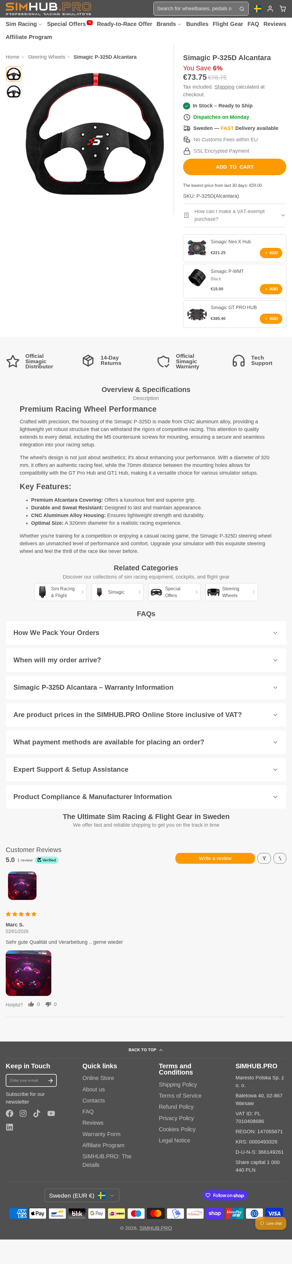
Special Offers (69, 24)
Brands (166, 24)
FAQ (253, 24)
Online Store (98, 1078)
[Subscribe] (51, 1080)
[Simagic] (117, 592)
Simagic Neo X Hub (231, 241)
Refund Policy (176, 1107)
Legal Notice (174, 1140)
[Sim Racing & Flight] (60, 592)
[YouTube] (51, 1113)
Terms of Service (180, 1096)
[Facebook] (9, 1113)
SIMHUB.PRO (155, 1228)
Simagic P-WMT (227, 271)
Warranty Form (101, 1134)
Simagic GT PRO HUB (234, 307)
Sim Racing (21, 24)
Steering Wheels (46, 57)
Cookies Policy (177, 1129)
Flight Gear (228, 24)
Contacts (93, 1100)
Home (12, 57)
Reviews (274, 24)
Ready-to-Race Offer (124, 24)
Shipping (224, 87)
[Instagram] (23, 1113)
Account (270, 8)
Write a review (215, 858)
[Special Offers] (174, 592)
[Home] (48, 8)
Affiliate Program (29, 37)
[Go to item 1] (22, 885)
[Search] (241, 8)
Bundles (197, 24)
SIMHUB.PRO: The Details (106, 1160)
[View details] (197, 248)
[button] (28, 973)
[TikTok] (37, 1113)
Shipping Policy (178, 1084)
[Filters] (264, 858)
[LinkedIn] (9, 1127)
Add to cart (235, 167)
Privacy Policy (176, 1118)
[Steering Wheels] (231, 592)
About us (93, 1089)
